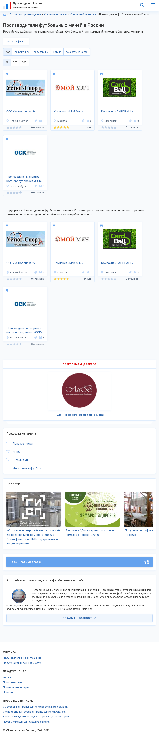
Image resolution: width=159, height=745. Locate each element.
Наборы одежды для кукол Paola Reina (26, 721)
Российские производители (25, 14)
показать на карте (76, 51)
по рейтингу (22, 51)
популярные (41, 51)
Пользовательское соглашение (22, 657)
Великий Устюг (19, 120)
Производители (12, 682)
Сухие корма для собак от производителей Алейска (34, 711)
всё (8, 51)
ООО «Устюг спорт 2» (20, 111)
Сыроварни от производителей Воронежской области (35, 706)
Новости (8, 692)
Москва (62, 120)
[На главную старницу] (4, 14)
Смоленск (111, 120)
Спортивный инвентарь (83, 14)
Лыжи (16, 452)
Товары (7, 677)
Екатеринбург (18, 186)
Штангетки (20, 460)
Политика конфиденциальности (22, 662)
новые (57, 51)
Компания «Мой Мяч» (68, 111)
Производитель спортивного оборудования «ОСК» (24, 179)
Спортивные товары (55, 14)
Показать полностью (79, 618)
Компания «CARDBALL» (117, 111)
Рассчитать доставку (25, 562)
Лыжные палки (23, 443)
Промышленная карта (16, 687)
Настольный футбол (27, 468)
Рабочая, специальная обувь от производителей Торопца (37, 716)
